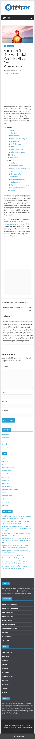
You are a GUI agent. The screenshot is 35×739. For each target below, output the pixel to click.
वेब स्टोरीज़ (4, 692)
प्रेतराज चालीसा (6, 505)
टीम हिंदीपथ (4, 688)
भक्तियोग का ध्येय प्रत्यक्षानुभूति (18, 139)
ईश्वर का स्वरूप (14, 136)
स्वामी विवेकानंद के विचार (7, 616)
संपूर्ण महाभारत (5, 477)
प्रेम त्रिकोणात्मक (15, 182)
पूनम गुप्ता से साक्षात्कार (7, 486)
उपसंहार (12, 190)
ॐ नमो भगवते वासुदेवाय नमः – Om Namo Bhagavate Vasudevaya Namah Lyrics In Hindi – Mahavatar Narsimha (17, 528)
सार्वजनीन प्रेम (14, 177)
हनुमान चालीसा (5, 656)
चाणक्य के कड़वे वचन (7, 652)
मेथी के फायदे (5, 680)
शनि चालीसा (5, 668)
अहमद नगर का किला (7, 620)
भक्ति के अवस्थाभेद (15, 174)
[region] (17, 89)
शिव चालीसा (5, 660)
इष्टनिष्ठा (12, 155)
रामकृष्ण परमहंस (5, 435)
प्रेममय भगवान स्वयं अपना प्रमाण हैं (19, 185)
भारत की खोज (5, 672)
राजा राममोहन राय (6, 444)
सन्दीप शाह (7, 70)
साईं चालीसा (5, 499)
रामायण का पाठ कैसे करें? (8, 468)
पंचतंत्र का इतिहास (6, 471)
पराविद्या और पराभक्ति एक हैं (17, 179)
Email (4, 401)
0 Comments (8, 73)
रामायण (3, 458)
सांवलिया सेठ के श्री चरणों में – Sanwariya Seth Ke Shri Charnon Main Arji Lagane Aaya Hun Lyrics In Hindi (16, 540)
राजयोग (17, 116)
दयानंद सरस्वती (5, 441)
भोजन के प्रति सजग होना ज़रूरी (9, 628)
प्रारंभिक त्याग (14, 163)
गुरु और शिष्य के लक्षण (16, 144)
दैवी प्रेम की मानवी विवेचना (17, 188)
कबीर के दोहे (5, 461)
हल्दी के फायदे (5, 684)
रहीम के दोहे (4, 464)
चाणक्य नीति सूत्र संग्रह (7, 474)
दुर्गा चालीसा (4, 664)
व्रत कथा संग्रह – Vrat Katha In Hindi (16, 303)
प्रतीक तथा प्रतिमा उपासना (17, 152)
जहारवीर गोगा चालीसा (7, 496)
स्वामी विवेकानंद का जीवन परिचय (9, 604)
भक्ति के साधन (14, 158)
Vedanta (16, 73)
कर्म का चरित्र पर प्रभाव (7, 612)
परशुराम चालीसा (5, 480)
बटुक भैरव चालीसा (6, 502)
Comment (6, 366)
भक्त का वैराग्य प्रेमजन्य (16, 166)
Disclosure (5, 640)
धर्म (5, 46)
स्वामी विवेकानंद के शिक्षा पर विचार (10, 608)
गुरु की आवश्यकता (15, 141)
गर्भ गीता (4, 493)
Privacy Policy (6, 636)
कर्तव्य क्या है (5, 632)
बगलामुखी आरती (6, 483)
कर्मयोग (28, 114)
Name (5, 392)
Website (5, 411)
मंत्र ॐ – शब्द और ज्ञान (16, 149)
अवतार (12, 147)
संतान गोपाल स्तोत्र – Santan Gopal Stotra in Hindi (17, 308)
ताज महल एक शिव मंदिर (7, 676)
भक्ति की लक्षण (14, 133)
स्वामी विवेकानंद (10, 46)
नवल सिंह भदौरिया (6, 447)
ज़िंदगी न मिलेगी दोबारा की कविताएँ (10, 489)
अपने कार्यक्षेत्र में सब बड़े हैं (8, 624)
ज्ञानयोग (13, 114)
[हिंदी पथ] (4, 17)
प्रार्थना (12, 130)
